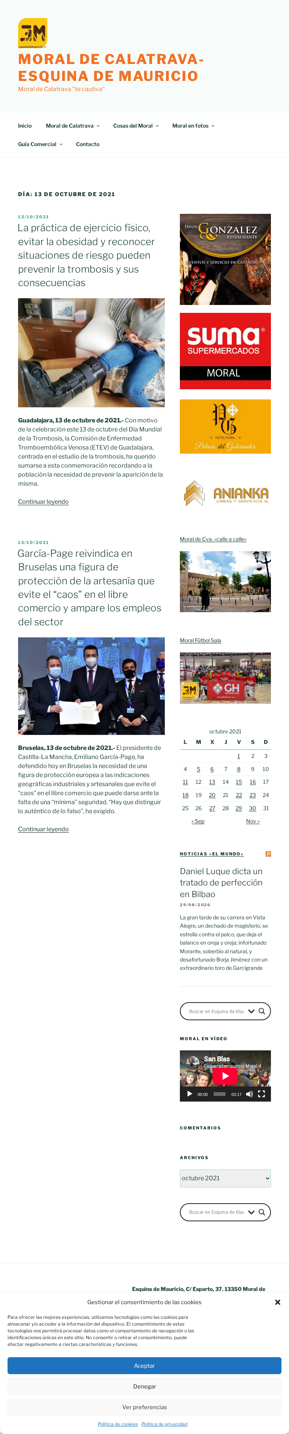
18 (186, 795)
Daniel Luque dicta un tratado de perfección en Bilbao (221, 882)
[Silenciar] (249, 1094)
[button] (277, 1302)
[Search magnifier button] (262, 1011)
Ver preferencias (144, 1407)
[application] (225, 1076)
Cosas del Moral (133, 125)
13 (212, 782)
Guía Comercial (37, 144)
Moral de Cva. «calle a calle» (213, 539)
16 (253, 782)
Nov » (253, 821)
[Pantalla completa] (261, 1094)
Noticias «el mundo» (212, 853)
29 (239, 808)
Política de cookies (118, 1424)
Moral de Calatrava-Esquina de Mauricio (111, 67)
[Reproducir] (189, 1094)
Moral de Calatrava (70, 125)
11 (185, 782)
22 (239, 795)
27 (212, 808)
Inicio (25, 125)
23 (252, 795)
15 (239, 782)
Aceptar (144, 1365)
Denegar (144, 1386)
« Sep (198, 821)
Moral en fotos (190, 125)
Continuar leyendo (43, 501)
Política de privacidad (164, 1424)
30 (252, 808)
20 (212, 795)
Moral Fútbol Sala (200, 640)
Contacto (87, 144)
